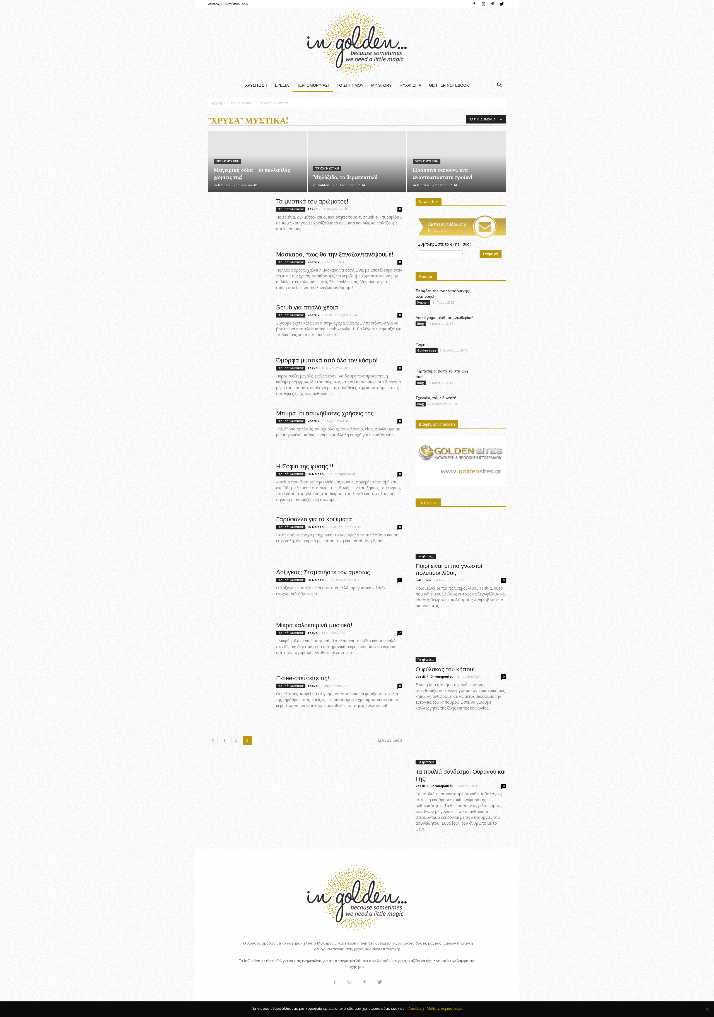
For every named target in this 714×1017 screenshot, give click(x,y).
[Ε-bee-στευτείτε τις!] (236, 695)
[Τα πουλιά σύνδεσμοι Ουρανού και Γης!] (461, 742)
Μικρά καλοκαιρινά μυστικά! (314, 625)
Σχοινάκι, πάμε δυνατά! (436, 398)
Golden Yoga (426, 350)
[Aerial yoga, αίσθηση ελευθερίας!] (492, 322)
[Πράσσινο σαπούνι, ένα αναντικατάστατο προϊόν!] (456, 161)
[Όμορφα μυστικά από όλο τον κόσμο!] (238, 376)
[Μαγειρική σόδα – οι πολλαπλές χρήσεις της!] (257, 161)
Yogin (420, 344)
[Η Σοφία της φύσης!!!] (238, 483)
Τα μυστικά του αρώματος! (312, 201)
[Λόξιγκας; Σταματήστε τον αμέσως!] (226, 589)
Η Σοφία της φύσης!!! (304, 466)
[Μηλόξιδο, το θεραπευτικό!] (357, 150)
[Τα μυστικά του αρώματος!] (223, 218)
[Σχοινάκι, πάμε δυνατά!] (492, 402)
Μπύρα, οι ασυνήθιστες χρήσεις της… (328, 413)
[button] (499, 85)
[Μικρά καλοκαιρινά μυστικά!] (238, 636)
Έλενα (313, 209)
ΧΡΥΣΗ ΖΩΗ (256, 85)
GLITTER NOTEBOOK (449, 85)
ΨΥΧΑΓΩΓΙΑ (410, 85)
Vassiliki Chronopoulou (435, 676)
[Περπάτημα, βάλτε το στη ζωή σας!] (492, 376)
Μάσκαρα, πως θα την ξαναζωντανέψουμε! (334, 254)
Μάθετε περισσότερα (444, 1008)
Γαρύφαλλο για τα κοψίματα (314, 519)
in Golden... (223, 185)
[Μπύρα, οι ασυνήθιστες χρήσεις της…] (238, 423)
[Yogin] (493, 351)
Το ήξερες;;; (425, 556)
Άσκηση (423, 302)
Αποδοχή (416, 1008)
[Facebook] (474, 4)
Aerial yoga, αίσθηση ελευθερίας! (444, 317)
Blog (420, 324)
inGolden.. (424, 580)
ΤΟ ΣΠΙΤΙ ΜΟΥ (350, 85)
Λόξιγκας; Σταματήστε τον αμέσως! (324, 572)
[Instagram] (483, 4)
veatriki (314, 262)
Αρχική (216, 103)
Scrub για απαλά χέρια (307, 307)
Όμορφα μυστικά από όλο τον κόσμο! (327, 360)
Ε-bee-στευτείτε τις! (302, 678)
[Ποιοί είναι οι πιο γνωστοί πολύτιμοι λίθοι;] (461, 536)
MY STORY (381, 85)
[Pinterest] (492, 4)
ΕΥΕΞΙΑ (282, 85)
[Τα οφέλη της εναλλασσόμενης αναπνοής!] (492, 297)
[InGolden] (357, 43)
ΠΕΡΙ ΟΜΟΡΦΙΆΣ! (312, 85)
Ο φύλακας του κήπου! (445, 669)
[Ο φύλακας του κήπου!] (461, 640)
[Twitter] (502, 4)
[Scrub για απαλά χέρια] (236, 324)
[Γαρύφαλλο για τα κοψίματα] (235, 536)
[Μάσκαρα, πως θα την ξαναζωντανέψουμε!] (238, 269)
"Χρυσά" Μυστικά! (227, 161)
